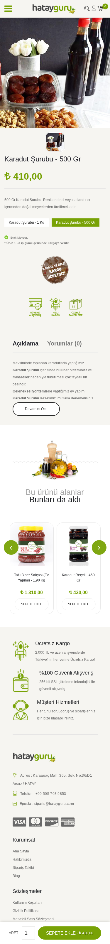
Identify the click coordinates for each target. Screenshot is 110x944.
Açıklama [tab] (25, 343)
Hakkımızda (22, 859)
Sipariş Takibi (23, 868)
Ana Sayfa (21, 851)
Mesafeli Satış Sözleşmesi (33, 919)
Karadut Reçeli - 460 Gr (78, 577)
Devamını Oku (36, 409)
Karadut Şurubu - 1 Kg (26, 222)
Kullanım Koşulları (27, 903)
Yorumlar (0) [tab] (64, 343)
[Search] (87, 9)
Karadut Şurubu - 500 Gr (75, 222)
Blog (16, 876)
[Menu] (8, 9)
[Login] (94, 10)
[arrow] (11, 547)
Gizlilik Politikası (25, 911)
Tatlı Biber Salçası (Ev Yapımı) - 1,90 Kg (31, 577)
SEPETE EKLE (69, 932)
